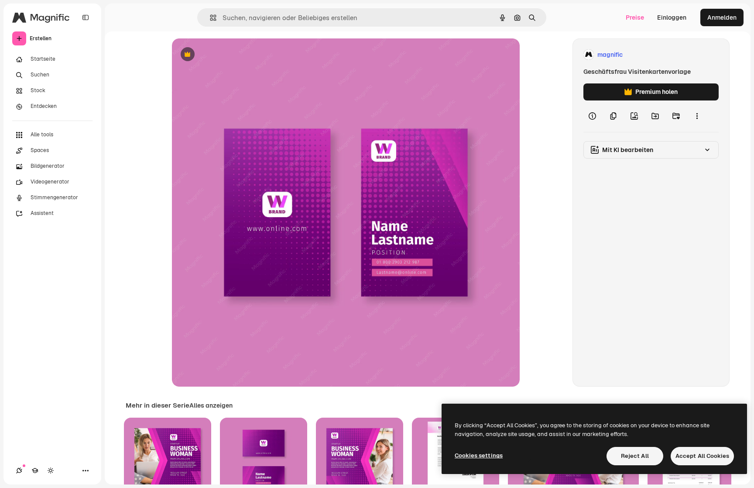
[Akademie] (35, 471)
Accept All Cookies (702, 456)
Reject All (635, 456)
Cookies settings (479, 455)
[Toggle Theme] (51, 471)
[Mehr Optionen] (697, 116)
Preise (635, 17)
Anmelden (722, 17)
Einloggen (671, 17)
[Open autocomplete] (210, 17)
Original (228, 55)
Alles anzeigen (211, 405)
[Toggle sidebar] (86, 17)
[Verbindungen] (19, 471)
